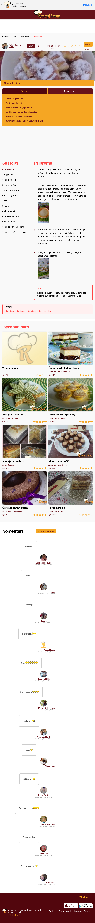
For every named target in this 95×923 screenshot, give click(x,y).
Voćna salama (24, 354)
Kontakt (19, 912)
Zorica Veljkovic (15, 46)
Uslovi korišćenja (34, 910)
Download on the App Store (71, 905)
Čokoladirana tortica (24, 493)
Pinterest (87, 911)
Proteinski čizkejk (14, 103)
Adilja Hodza (49, 650)
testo (22, 311)
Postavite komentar (46, 531)
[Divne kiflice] (62, 212)
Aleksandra (50, 766)
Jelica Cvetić (44, 795)
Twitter (61, 911)
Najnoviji (24, 91)
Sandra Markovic (47, 824)
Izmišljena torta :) (24, 447)
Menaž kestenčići (70, 447)
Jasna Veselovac (43, 563)
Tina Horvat (50, 882)
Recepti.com (47, 14)
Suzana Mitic (44, 679)
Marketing (11, 912)
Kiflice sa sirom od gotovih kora (20, 116)
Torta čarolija (70, 493)
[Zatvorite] (1, 5)
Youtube (69, 911)
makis (52, 592)
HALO (17, 915)
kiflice (33, 311)
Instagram (78, 911)
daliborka (43, 853)
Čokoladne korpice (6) (70, 400)
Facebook (52, 911)
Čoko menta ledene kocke (70, 354)
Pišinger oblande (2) (24, 400)
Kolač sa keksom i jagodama (19, 107)
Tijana (44, 621)
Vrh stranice (85, 897)
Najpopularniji (70, 91)
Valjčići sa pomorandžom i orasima (21, 112)
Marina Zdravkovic (46, 708)
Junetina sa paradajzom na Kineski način (24, 121)
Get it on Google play (86, 905)
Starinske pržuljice (14, 99)
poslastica (46, 311)
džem (11, 311)
